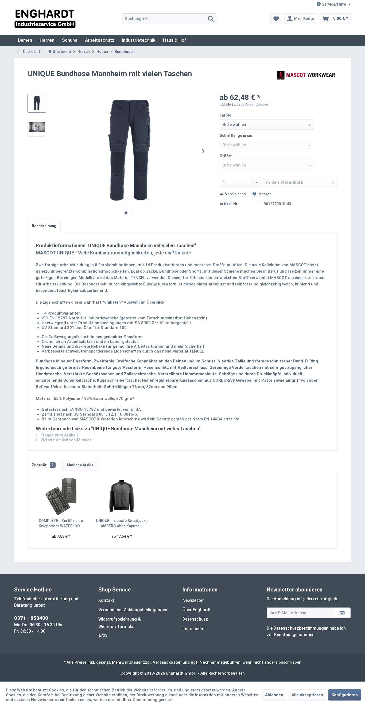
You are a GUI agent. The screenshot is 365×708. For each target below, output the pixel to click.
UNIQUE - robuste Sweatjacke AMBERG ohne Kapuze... (121, 523)
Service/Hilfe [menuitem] (334, 4)
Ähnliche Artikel (81, 465)
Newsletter (193, 600)
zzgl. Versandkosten (252, 104)
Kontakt (106, 600)
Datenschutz (195, 619)
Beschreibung (44, 226)
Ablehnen (274, 694)
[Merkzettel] (276, 18)
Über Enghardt (197, 609)
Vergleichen (235, 194)
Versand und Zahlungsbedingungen (132, 609)
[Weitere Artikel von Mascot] (306, 79)
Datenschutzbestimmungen (301, 628)
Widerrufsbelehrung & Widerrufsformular (119, 623)
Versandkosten (167, 662)
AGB (102, 636)
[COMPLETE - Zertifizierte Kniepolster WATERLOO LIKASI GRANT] (60, 496)
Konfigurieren (345, 694)
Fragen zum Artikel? (59, 435)
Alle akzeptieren (307, 694)
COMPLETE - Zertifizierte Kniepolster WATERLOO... (61, 523)
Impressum (193, 628)
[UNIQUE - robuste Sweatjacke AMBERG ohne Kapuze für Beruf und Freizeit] (121, 496)
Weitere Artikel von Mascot (65, 440)
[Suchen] (210, 18)
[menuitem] (169, 18)
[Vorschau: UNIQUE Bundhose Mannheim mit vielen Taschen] (37, 103)
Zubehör (43, 465)
